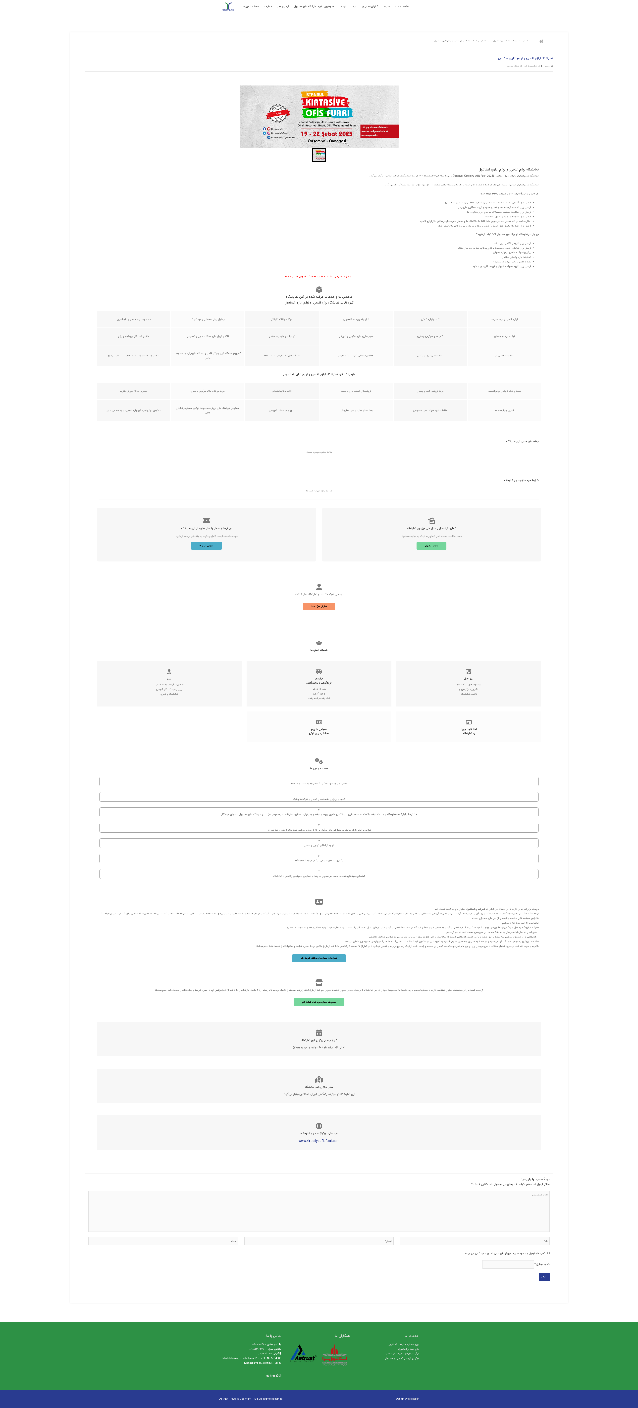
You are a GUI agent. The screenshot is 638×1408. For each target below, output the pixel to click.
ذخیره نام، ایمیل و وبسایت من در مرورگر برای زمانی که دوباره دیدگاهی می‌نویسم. (504, 1254)
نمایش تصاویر (431, 546)
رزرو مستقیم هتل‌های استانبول (403, 1344)
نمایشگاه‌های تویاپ (483, 41)
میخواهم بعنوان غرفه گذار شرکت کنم (319, 1002)
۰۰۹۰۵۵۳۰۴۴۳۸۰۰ (257, 1349)
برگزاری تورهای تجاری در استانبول (402, 1358)
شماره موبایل (542, 1264)
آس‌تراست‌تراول (521, 41)
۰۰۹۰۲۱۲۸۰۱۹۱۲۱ (259, 1344)
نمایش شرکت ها (319, 607)
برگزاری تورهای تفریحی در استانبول (401, 1354)
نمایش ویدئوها (206, 546)
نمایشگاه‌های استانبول (502, 41)
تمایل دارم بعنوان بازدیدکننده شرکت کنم (319, 958)
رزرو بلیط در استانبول (408, 1349)
